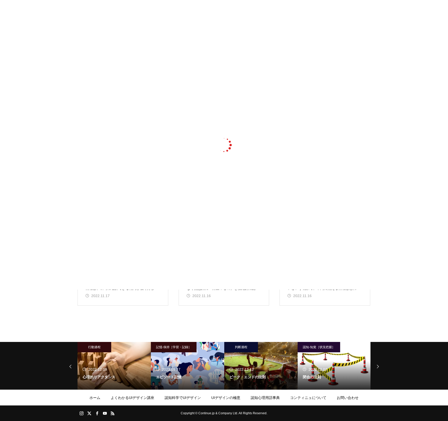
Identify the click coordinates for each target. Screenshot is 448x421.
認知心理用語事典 (265, 398)
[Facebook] (97, 413)
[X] (89, 413)
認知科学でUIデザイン (183, 398)
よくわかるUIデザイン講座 (132, 398)
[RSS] (112, 413)
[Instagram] (81, 413)
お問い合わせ (348, 398)
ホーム (94, 398)
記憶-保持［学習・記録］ (173, 347)
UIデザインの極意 (225, 398)
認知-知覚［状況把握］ (319, 347)
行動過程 (94, 347)
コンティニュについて (308, 398)
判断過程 (241, 347)
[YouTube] (104, 413)
